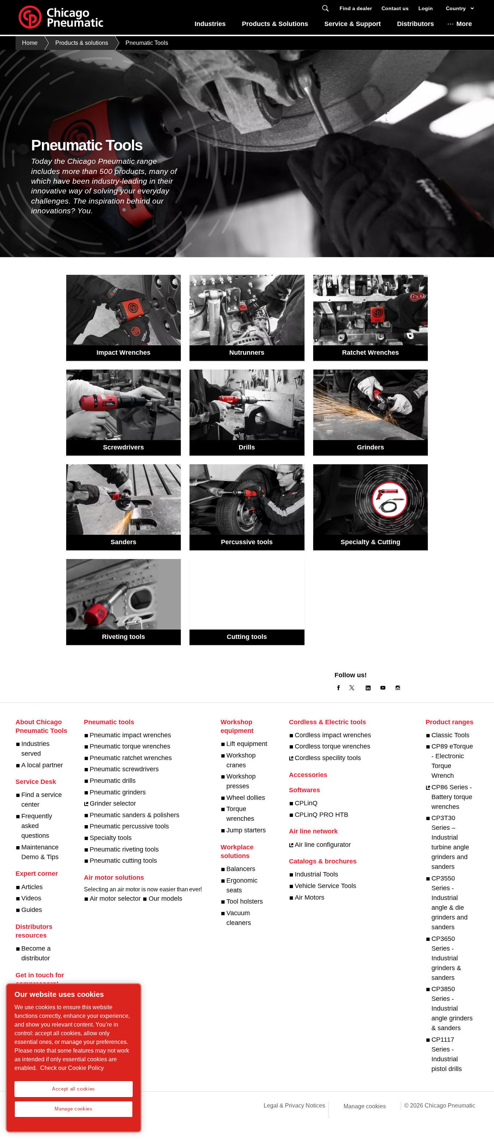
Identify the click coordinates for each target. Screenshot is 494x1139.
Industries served (35, 748)
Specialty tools (111, 837)
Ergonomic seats (241, 885)
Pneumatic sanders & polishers (134, 815)
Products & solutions (81, 43)
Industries (210, 23)
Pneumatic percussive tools (129, 826)
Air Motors (309, 897)
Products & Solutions (275, 23)
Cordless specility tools (328, 758)
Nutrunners (246, 352)
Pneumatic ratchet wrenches (131, 758)
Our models (165, 898)
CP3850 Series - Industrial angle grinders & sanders (452, 1008)
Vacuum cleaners (238, 917)
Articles (32, 887)
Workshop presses (241, 781)
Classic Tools (450, 735)
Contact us (395, 8)
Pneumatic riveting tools (124, 849)
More (464, 23)
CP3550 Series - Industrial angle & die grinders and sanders (449, 903)
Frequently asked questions (36, 825)
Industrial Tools (316, 874)
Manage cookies (365, 1106)
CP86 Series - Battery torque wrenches (451, 797)
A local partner (42, 765)
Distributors (415, 23)
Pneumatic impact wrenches (130, 735)
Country (456, 8)
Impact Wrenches (123, 352)
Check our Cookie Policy (72, 1068)
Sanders (123, 542)
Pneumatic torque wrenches (130, 746)
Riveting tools (123, 636)
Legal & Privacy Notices (294, 1105)
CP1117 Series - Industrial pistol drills (446, 1054)
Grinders (370, 447)
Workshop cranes (241, 760)
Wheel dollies (245, 797)
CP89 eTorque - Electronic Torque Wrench (452, 761)
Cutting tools (247, 636)
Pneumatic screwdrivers (124, 769)
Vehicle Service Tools (325, 886)
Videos (31, 898)
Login (425, 8)
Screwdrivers (123, 447)
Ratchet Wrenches (370, 352)
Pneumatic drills (113, 780)
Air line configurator (323, 844)
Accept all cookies (73, 1089)
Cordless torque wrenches (332, 746)
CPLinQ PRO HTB (321, 814)
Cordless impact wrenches (333, 735)
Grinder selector (113, 803)
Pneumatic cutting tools (123, 860)
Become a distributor (36, 953)
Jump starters (246, 830)
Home (30, 43)
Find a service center (41, 799)
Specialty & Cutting (370, 542)
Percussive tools (247, 542)
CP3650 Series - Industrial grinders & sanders (446, 958)
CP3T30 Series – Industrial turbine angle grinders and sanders (450, 842)
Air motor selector (115, 898)
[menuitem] (210, 26)
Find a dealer (356, 8)
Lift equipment (246, 743)
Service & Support (352, 23)
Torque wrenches (240, 813)
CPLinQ (306, 803)
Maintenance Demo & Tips (40, 852)
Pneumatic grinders (118, 792)
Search (325, 8)
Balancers (240, 869)
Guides (31, 909)
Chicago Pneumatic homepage (61, 17)
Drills (247, 447)
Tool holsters (244, 901)
